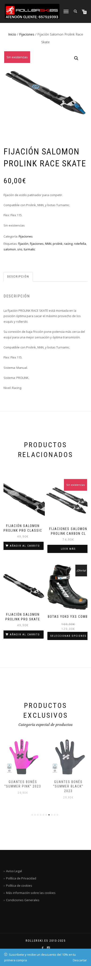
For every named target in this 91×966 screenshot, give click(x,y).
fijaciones (37, 244)
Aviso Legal (14, 871)
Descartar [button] (80, 960)
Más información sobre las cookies (31, 893)
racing (68, 244)
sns (19, 249)
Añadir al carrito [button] (25, 545)
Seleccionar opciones (68, 635)
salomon (10, 249)
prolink (58, 244)
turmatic (29, 249)
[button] (76, 58)
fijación (23, 244)
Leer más (68, 548)
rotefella (80, 244)
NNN (48, 244)
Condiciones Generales (22, 900)
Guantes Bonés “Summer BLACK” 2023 (68, 786)
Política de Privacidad (21, 878)
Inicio (12, 34)
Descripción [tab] (18, 276)
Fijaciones (26, 34)
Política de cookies (19, 885)
